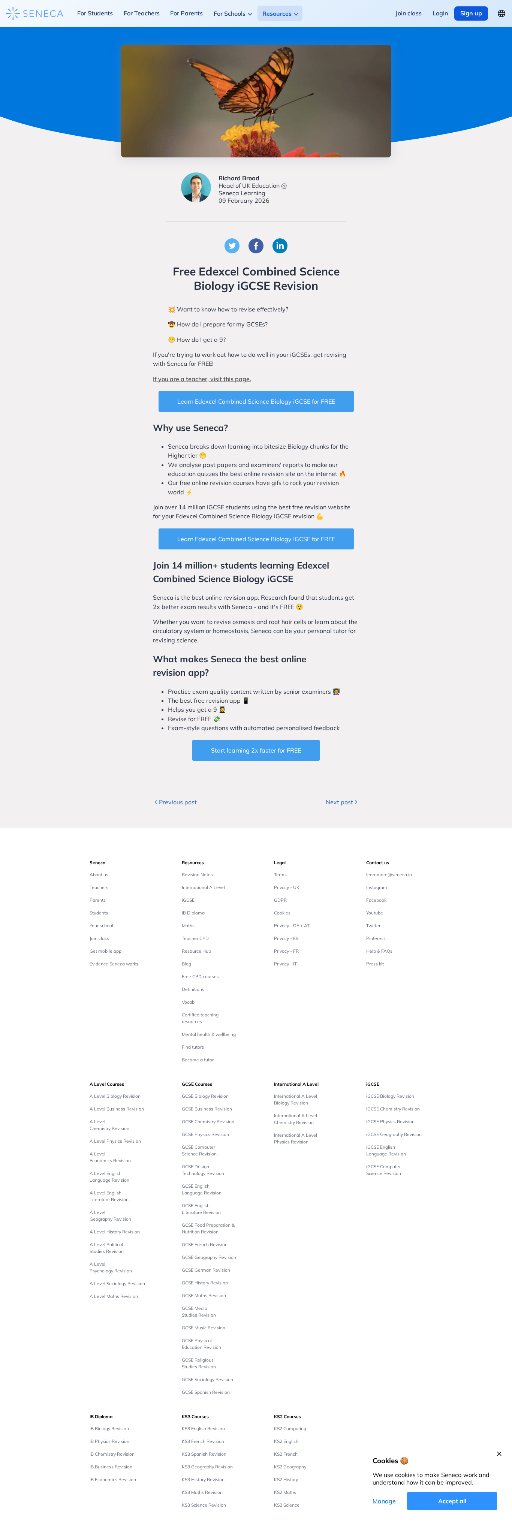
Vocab (188, 1002)
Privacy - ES (286, 938)
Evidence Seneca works (114, 964)
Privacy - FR (286, 951)
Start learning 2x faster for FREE (256, 750)
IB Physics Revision (109, 1441)
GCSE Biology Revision (205, 1096)
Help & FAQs (379, 951)
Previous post (178, 802)
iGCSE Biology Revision (390, 1096)
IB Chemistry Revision (112, 1454)
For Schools (230, 13)
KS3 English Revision (203, 1428)
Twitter (373, 925)
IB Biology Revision (109, 1428)
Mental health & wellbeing (209, 1034)
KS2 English (286, 1441)
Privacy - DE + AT (292, 925)
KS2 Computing (290, 1428)
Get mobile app (105, 951)
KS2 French (286, 1454)
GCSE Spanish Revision (206, 1392)
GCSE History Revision (205, 1283)
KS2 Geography (290, 1467)
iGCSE (188, 900)
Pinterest (375, 938)
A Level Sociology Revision (117, 1283)
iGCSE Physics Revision (390, 1121)
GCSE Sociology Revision (207, 1379)
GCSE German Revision (206, 1270)
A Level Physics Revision (115, 1141)
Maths (188, 925)
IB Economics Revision (113, 1479)
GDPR (280, 900)
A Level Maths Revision (114, 1296)
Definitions (193, 989)
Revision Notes (197, 874)
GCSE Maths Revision (204, 1295)
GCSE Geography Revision (209, 1257)
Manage (384, 1501)
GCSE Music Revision (203, 1327)
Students (99, 913)
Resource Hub (196, 951)
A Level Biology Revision (115, 1096)
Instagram (376, 887)
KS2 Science (286, 1505)
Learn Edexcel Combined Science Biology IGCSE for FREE (256, 539)
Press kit (375, 964)
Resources (277, 13)
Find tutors (193, 1047)
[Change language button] (501, 13)
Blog (186, 964)
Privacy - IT (285, 964)
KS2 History (286, 1479)
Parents (98, 900)
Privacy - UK (286, 887)
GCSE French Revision (205, 1244)
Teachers (99, 887)
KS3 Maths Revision (202, 1492)
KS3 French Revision (203, 1441)
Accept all (452, 1501)
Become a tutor (198, 1060)
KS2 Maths (285, 1492)
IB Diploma (193, 913)
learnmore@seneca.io (389, 874)
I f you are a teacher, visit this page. (202, 379)
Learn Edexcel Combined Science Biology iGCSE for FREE (256, 401)
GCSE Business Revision (207, 1109)
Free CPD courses (200, 976)
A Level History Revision (115, 1232)
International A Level (203, 887)
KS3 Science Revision (204, 1505)
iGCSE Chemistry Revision (393, 1109)
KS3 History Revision (203, 1479)
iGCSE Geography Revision (394, 1134)
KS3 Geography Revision (207, 1467)
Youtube (374, 913)
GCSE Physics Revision (205, 1134)
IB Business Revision (111, 1467)
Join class (99, 938)
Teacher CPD (195, 938)
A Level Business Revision (117, 1109)
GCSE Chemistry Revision (208, 1121)
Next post (339, 802)
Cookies (282, 913)
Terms (280, 874)
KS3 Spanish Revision (204, 1454)
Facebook (376, 900)
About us (99, 874)
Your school (101, 925)
